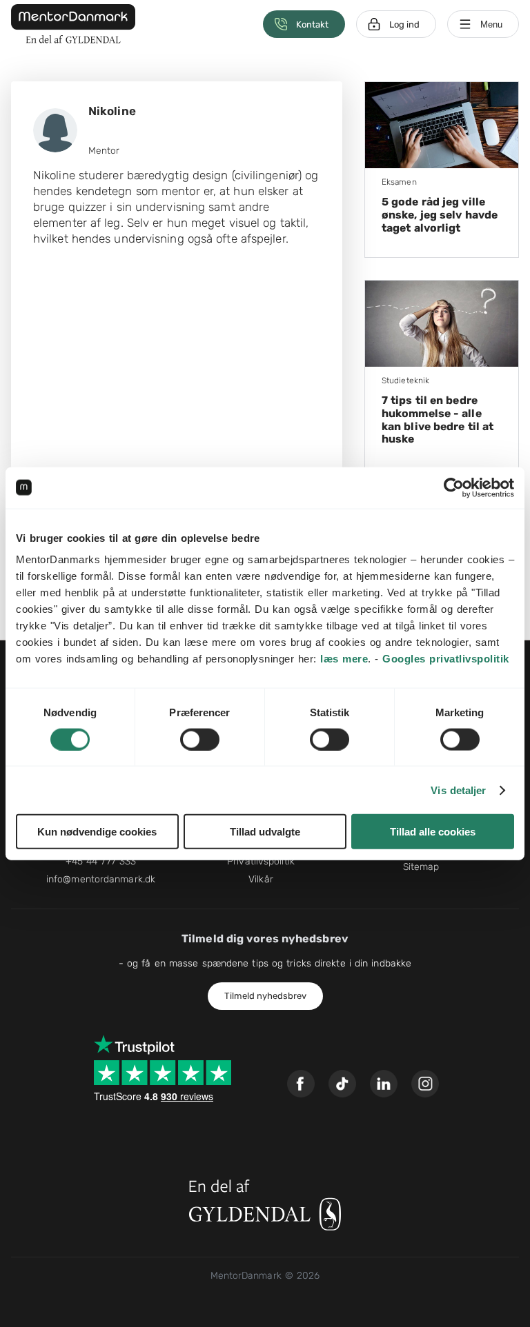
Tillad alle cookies (432, 832)
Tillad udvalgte (265, 832)
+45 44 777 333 (101, 861)
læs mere (344, 659)
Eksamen (399, 182)
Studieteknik (405, 380)
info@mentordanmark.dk (100, 879)
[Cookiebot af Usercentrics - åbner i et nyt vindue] (453, 487)
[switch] (199, 739)
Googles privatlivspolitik (445, 659)
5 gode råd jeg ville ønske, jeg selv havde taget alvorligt (440, 214)
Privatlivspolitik (261, 861)
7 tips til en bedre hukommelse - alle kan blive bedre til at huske (437, 420)
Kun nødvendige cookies (97, 832)
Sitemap (421, 867)
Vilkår (260, 879)
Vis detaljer (458, 790)
